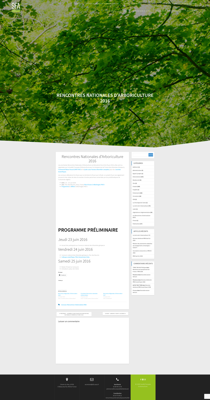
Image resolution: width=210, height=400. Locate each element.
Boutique (110, 11)
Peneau (135, 290)
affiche (73, 186)
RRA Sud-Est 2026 (138, 256)
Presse (134, 220)
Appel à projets (137, 173)
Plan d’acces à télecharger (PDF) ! (94, 185)
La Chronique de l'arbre (139, 202)
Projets (165, 3)
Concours (64, 305)
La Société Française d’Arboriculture (102, 3)
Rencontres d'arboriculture (75, 305)
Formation (136, 196)
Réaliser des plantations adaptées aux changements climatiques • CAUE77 (142, 245)
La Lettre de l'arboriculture (140, 206)
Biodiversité (136, 180)
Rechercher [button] (192, 11)
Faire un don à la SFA (141, 11)
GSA (175, 3)
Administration (137, 170)
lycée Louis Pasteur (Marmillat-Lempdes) (96, 169)
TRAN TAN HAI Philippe (139, 267)
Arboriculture (136, 177)
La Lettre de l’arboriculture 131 (141, 235)
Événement (136, 193)
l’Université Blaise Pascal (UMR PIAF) (69, 169)
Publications (136, 224)
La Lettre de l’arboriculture (169, 11)
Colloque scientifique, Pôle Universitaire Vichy (75, 257)
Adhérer (123, 11)
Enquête (135, 189)
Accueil (77, 3)
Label (134, 209)
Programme (65, 186)
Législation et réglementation (141, 212)
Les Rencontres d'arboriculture (141, 215)
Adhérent (135, 167)
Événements (152, 3)
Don (134, 183)
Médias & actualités (133, 3)
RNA (85, 305)
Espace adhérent (189, 3)
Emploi (135, 186)
